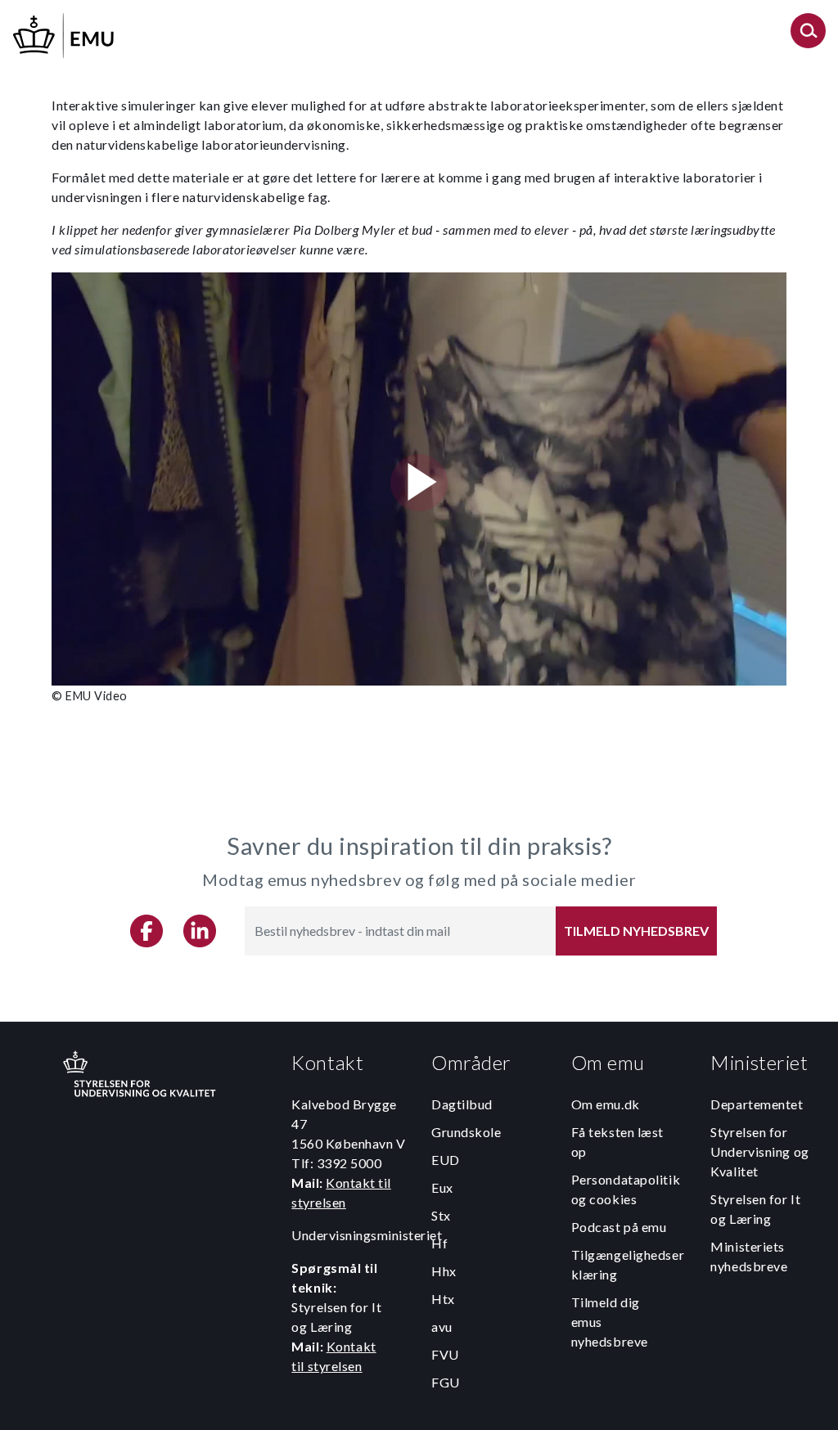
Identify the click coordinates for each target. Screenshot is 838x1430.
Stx (441, 1215)
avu (442, 1326)
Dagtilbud (462, 1104)
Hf (439, 1243)
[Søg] (808, 35)
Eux (442, 1187)
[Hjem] (64, 33)
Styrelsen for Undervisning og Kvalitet (759, 1151)
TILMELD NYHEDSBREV (636, 930)
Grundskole (466, 1132)
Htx (443, 1298)
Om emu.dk (605, 1104)
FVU (445, 1354)
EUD (445, 1159)
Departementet (756, 1104)
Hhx (444, 1271)
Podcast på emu (619, 1226)
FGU (445, 1382)
